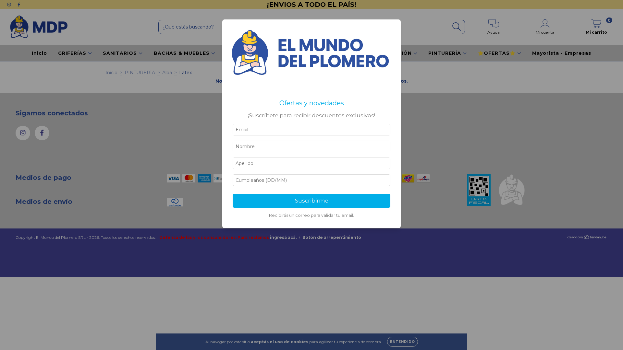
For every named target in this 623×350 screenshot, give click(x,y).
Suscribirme (311, 200)
